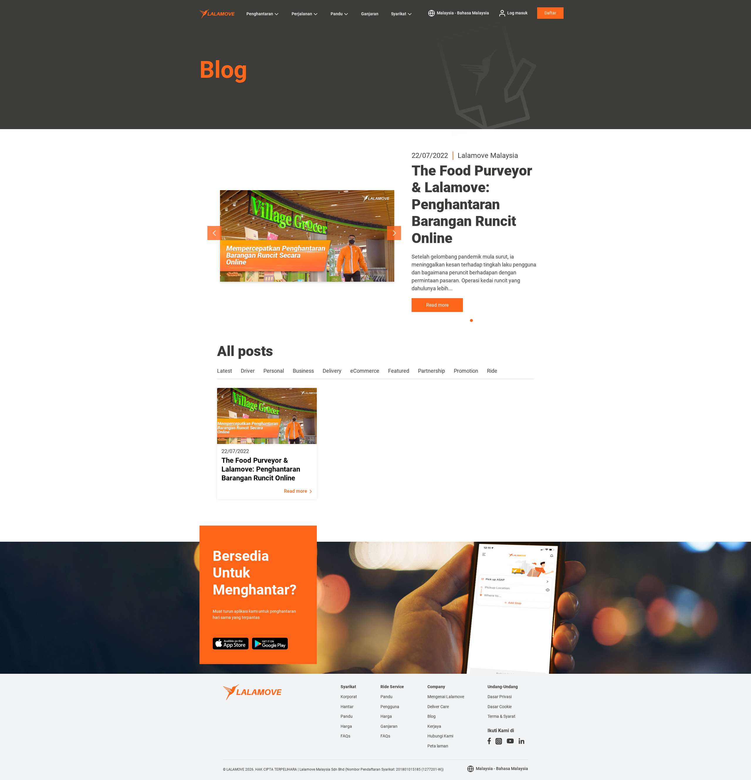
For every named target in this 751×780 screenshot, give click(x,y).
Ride (492, 371)
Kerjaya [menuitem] (434, 726)
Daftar (550, 13)
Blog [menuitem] (431, 716)
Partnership (431, 371)
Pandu (337, 13)
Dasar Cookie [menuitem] (500, 706)
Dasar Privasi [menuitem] (500, 696)
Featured (398, 371)
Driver (248, 371)
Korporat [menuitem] (349, 696)
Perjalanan (302, 13)
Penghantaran (259, 13)
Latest (224, 371)
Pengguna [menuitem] (389, 706)
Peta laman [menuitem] (437, 746)
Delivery (332, 371)
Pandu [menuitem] (347, 716)
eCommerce (364, 371)
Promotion (466, 371)
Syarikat (398, 13)
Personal (273, 371)
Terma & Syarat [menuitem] (501, 716)
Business (303, 371)
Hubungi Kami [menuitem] (440, 736)
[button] (214, 233)
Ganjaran (369, 13)
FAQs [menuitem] (345, 736)
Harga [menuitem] (346, 726)
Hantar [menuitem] (347, 706)
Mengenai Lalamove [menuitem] (445, 696)
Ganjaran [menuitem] (389, 726)
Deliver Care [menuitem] (438, 706)
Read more (437, 305)
